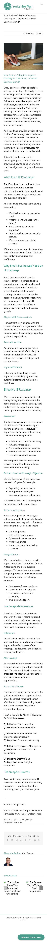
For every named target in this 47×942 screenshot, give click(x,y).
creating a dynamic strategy (23, 403)
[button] (6, 888)
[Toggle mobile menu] (42, 4)
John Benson (10, 820)
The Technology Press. (30, 813)
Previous (30, 33)
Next (38, 33)
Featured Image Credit (14, 804)
